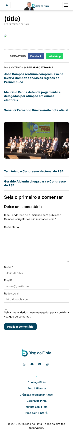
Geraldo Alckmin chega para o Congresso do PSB (35, 183)
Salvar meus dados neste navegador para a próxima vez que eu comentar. (36, 314)
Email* (8, 280)
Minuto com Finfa (36, 406)
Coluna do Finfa (36, 400)
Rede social (11, 293)
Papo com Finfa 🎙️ (36, 412)
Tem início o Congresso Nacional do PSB (33, 171)
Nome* (8, 267)
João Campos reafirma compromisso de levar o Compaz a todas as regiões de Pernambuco (33, 78)
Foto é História (36, 388)
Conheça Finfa (37, 382)
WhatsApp (55, 56)
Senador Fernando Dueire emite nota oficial (36, 110)
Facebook (36, 56)
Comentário (11, 227)
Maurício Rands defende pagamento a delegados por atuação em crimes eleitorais (32, 96)
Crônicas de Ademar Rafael (36, 394)
